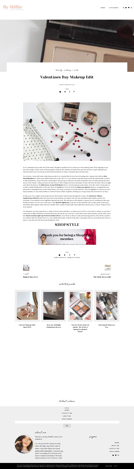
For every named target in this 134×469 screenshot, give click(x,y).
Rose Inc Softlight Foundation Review (53, 326)
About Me (67, 416)
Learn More (108, 466)
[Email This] (60, 92)
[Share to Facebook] (70, 92)
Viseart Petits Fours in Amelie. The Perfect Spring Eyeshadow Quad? (80, 328)
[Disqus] (67, 366)
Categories (114, 7)
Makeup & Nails (71, 70)
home (67, 410)
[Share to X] (65, 92)
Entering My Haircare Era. (106, 326)
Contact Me (67, 413)
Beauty (59, 70)
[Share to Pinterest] (74, 92)
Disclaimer (67, 419)
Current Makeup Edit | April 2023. (27, 326)
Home (103, 7)
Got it (116, 466)
